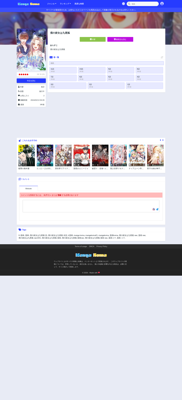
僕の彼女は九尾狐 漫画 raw (96, 238)
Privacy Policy (101, 246)
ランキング (65, 4)
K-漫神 (21, 235)
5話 (109, 77)
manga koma (79, 235)
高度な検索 (79, 4)
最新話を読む (121, 39)
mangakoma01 (91, 235)
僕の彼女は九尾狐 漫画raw (73, 238)
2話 (90, 84)
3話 (52, 84)
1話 (128, 84)
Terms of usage (81, 246)
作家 (93, 39)
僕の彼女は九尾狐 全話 (57, 235)
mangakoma (104, 235)
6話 (80, 77)
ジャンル (51, 4)
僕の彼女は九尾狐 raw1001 (30, 238)
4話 (138, 77)
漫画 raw (141, 235)
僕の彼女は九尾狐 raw (128, 235)
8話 (138, 69)
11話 (52, 69)
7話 (52, 77)
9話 (109, 69)
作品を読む (31, 81)
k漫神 (70, 235)
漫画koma (114, 235)
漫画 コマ (121, 238)
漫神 (27, 235)
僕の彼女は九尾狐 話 (38, 235)
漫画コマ (112, 238)
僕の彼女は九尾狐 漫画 (51, 238)
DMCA (91, 246)
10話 (81, 69)
